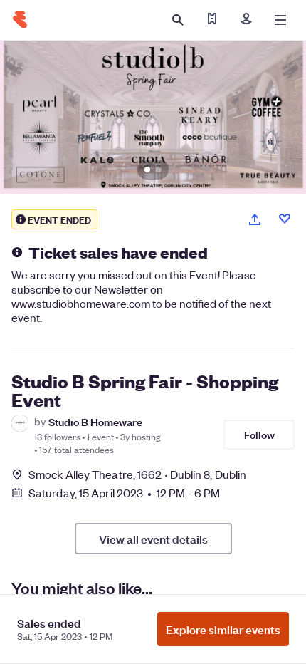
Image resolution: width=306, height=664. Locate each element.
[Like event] (285, 219)
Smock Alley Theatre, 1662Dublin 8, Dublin (137, 474)
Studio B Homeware (95, 421)
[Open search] (178, 20)
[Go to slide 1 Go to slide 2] (153, 117)
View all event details (153, 538)
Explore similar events (223, 629)
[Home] (19, 19)
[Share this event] (255, 219)
